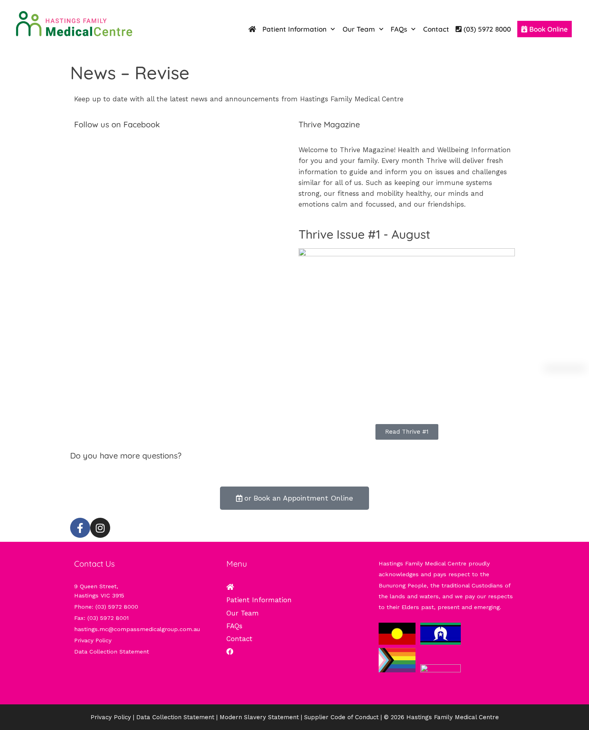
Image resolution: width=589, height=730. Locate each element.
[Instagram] (100, 528)
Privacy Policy (92, 640)
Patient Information (294, 29)
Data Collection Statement (111, 651)
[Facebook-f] (80, 528)
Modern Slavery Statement (259, 717)
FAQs (399, 29)
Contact (436, 29)
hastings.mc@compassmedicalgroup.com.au (137, 629)
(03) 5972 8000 (111, 473)
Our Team (359, 29)
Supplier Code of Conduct (341, 717)
